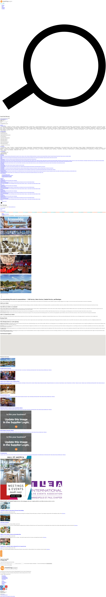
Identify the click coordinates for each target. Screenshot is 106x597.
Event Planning (21, 187)
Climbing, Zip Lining (39, 160)
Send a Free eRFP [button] (2, 208)
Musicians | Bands (34, 166)
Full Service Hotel (7, 157)
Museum (41, 162)
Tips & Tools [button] (2, 178)
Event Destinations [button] (2, 151)
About (3, 580)
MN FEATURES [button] (2, 190)
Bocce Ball (25, 160)
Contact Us (3, 584)
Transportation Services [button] (3, 171)
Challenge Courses (33, 160)
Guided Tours (97, 160)
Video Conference (53, 169)
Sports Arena (47, 162)
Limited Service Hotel (38, 157)
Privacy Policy (13, 596)
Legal (6, 596)
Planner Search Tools (5, 578)
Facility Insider (6, 180)
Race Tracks (37, 161)
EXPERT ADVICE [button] (3, 181)
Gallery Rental (30, 162)
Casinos (30, 160)
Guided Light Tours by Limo (91, 160)
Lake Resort (12, 409)
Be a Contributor (4, 582)
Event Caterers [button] (2, 164)
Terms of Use (9, 596)
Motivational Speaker (29, 166)
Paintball (29, 161)
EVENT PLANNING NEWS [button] (4, 182)
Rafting (40, 161)
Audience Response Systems (9, 169)
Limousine (21, 172)
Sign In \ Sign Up (4, 201)
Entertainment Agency (17, 166)
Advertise (3, 581)
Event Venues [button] (2, 155)
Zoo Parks (70, 161)
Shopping (42, 161)
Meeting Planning (32, 187)
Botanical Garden (13, 162)
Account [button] (1, 199)
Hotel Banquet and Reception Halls (18, 157)
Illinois (3, 5)
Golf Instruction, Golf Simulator (83, 160)
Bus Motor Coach (12, 172)
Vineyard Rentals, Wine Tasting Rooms (64, 161)
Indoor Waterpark (18, 161)
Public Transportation (31, 172)
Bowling (28, 160)
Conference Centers (7, 396)
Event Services (4, 576)
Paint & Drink (26, 161)
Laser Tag (22, 161)
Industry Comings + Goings (25, 183)
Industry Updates (38, 183)
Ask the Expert (2, 187)
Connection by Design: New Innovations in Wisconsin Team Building (12, 510)
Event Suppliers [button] (2, 146)
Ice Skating (14, 161)
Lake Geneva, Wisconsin (4, 522)
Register (3, 583)
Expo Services (25, 169)
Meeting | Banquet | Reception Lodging (46, 157)
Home (3, 213)
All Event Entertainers (3, 166)
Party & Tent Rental (36, 169)
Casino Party (8, 166)
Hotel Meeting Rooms (41, 454)
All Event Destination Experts (6, 174)
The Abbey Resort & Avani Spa (5, 368)
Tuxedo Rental (49, 169)
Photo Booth (38, 166)
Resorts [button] (1, 158)
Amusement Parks (8, 160)
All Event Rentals (2, 169)
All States (3, 8)
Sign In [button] (1, 209)
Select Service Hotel (54, 157)
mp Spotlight (2, 180)
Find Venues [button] (2, 154)
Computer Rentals (21, 169)
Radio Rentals (45, 169)
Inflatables (22, 166)
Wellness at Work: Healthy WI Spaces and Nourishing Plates (10, 534)
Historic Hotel (12, 157)
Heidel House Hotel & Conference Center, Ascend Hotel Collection (11, 407)
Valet (42, 172)
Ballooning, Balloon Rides (16, 160)
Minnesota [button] (1, 189)
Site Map (3, 596)
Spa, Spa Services (51, 161)
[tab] (53, 3)
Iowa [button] (1, 184)
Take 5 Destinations (14, 180)
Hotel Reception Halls (47, 454)
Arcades (11, 160)
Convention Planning (16, 187)
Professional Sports (32, 161)
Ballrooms (6, 383)
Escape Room (66, 160)
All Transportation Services (3, 172)
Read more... (63, 513)
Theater (51, 162)
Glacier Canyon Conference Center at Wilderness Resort (9, 381)
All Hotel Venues (2, 157)
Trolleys (41, 172)
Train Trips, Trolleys (56, 161)
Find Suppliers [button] (2, 163)
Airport (8, 172)
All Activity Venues (2, 160)
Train (38, 172)
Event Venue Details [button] (3, 131)
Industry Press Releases (33, 183)
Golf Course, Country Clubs (75, 160)
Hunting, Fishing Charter (10, 161)
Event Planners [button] (2, 167)
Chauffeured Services (17, 172)
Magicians (24, 166)
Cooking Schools (44, 160)
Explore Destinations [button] (3, 173)
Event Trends (27, 187)
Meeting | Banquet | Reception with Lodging (21, 396)
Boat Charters (22, 160)
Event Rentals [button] (2, 168)
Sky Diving (46, 161)
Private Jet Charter (25, 172)
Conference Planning (10, 187)
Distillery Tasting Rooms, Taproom (59, 160)
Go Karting (69, 160)
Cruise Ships (48, 160)
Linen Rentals (32, 169)
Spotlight (3, 214)
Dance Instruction (52, 160)
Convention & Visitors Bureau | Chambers (7, 175)
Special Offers (10, 180)
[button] (2, 3)
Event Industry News (7, 183)
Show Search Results (49, 563)
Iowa (2, 6)
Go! (8, 118)
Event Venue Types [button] (2, 125)
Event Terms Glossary (19, 183)
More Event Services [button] (3, 170)
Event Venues (4, 575)
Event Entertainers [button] (2, 165)
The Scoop (5, 187)
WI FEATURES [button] (2, 195)
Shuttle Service (36, 172)
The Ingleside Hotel (3, 453)
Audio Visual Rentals (15, 169)
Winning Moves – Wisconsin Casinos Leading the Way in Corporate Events (13, 546)
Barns (6, 162)
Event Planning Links (13, 183)
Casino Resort (2, 396)
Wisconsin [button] (1, 194)
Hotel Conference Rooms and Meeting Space (29, 157)
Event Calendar (2, 183)
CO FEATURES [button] (2, 179)
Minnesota (3, 7)
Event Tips (24, 187)
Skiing (44, 161)
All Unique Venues (2, 162)
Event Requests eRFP (5, 577)
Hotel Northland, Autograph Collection (7, 430)
